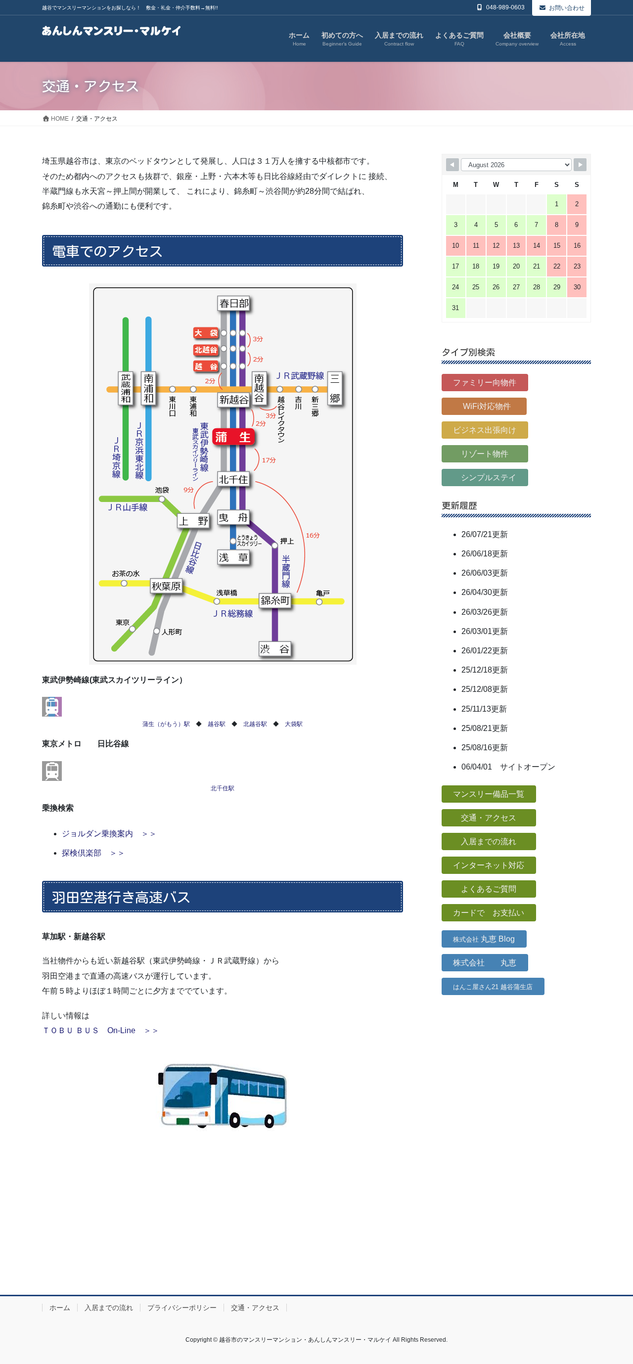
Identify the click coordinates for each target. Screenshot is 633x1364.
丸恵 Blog (484, 939)
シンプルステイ (484, 477)
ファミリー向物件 (484, 382)
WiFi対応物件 (484, 406)
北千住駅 (222, 788)
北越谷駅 (255, 724)
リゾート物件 (484, 454)
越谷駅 (217, 724)
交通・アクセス (488, 818)
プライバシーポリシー (182, 1308)
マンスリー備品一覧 (488, 794)
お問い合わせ (567, 7)
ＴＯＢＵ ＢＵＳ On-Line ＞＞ (100, 1030)
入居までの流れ (488, 841)
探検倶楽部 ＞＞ (93, 853)
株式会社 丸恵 (484, 962)
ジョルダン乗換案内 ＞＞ (109, 833)
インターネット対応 (488, 865)
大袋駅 (294, 724)
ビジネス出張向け (484, 430)
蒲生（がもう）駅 (166, 724)
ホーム (59, 1308)
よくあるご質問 (488, 889)
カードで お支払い (488, 913)
